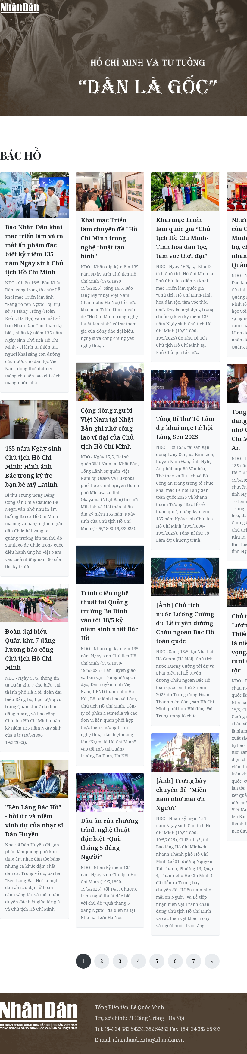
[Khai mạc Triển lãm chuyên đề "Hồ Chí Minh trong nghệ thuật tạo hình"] (110, 191)
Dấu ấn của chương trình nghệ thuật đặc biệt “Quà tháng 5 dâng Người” (109, 839)
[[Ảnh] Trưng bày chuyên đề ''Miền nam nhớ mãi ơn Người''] (185, 752)
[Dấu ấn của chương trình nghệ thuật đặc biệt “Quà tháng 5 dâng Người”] (110, 792)
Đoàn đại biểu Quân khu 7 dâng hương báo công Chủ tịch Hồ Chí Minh (30, 649)
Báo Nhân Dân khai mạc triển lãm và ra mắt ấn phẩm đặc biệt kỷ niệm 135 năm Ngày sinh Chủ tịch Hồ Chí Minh (34, 249)
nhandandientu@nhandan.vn (148, 1039)
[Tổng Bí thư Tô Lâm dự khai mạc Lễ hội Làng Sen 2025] (185, 390)
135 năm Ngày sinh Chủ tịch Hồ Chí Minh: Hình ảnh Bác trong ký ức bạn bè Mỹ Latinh (33, 466)
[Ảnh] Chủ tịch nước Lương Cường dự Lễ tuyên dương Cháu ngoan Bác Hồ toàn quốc (185, 623)
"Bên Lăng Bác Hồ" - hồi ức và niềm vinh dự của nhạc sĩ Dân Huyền (34, 820)
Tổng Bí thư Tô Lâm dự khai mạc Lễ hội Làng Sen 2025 (185, 428)
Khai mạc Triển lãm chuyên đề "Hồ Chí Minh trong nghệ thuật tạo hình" (109, 238)
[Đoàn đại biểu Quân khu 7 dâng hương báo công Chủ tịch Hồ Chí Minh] (34, 603)
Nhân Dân (19, 7)
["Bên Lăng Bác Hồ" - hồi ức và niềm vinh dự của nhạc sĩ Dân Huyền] (34, 779)
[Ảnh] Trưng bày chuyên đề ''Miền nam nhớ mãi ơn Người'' (181, 794)
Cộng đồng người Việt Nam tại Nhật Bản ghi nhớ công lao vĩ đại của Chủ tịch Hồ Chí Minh (107, 428)
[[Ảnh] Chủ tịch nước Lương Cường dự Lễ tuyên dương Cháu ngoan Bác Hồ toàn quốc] (185, 577)
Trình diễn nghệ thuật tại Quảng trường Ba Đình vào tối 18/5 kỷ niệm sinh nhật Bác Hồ (109, 615)
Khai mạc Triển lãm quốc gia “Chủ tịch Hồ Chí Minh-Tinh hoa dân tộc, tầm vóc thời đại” (183, 238)
